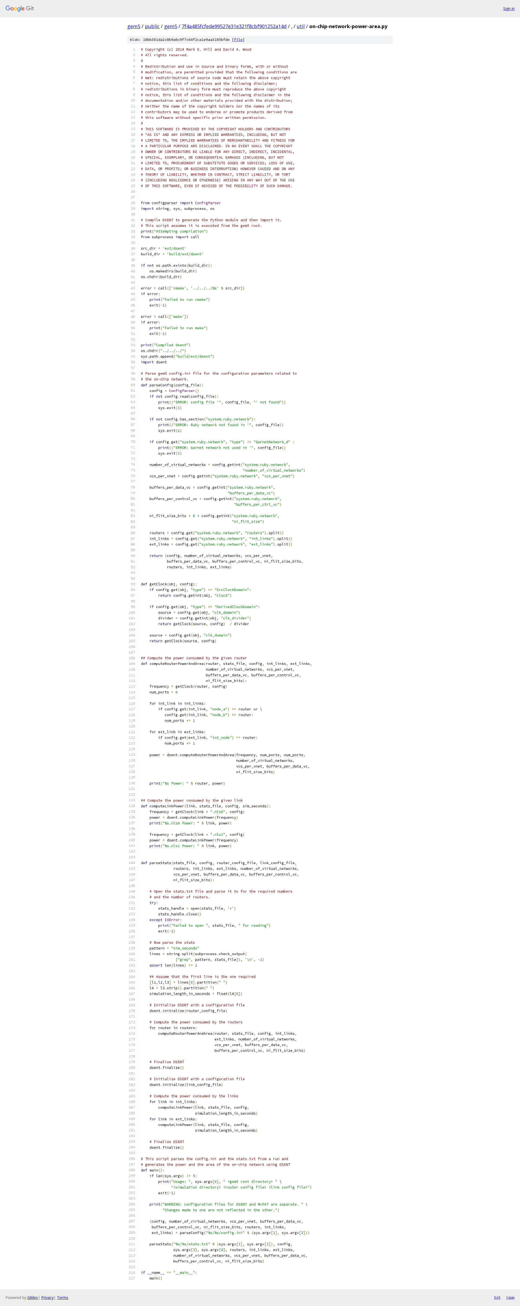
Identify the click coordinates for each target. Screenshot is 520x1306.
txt (497, 1297)
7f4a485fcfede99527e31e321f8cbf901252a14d (234, 26)
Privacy (47, 1297)
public (152, 26)
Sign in (509, 8)
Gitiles (32, 1297)
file (238, 39)
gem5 (133, 26)
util (301, 26)
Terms (62, 1297)
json (510, 1297)
